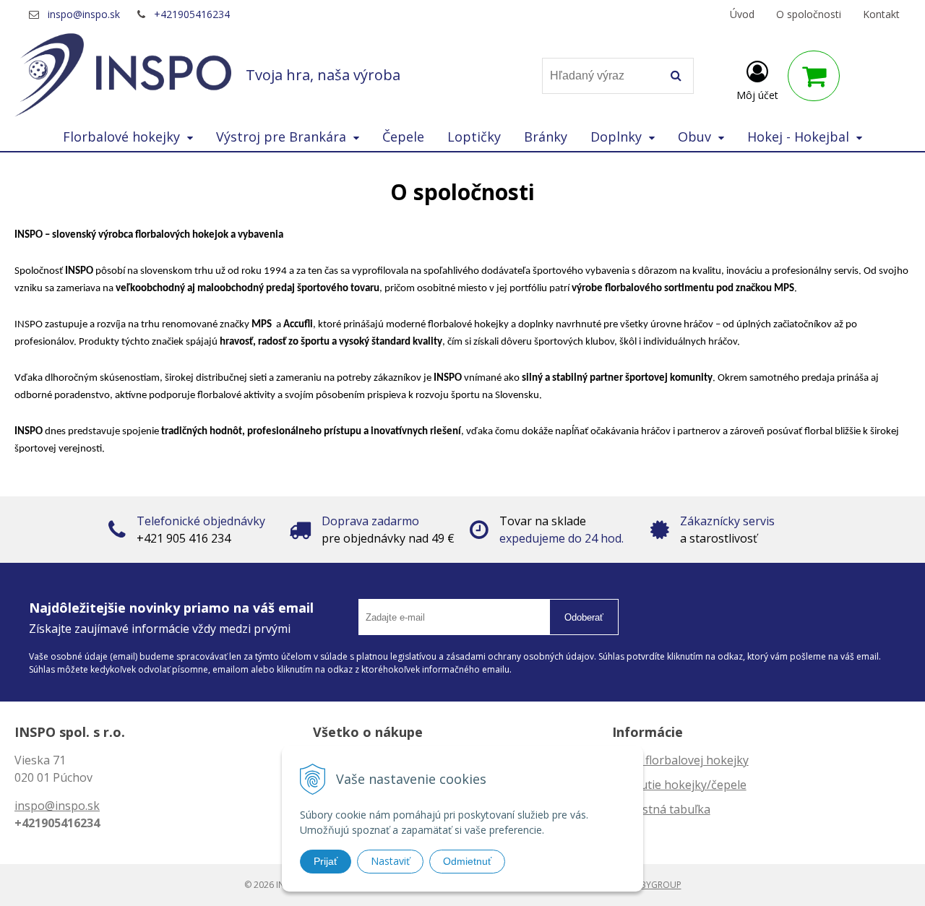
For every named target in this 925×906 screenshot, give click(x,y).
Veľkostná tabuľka (661, 809)
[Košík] (814, 76)
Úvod (742, 14)
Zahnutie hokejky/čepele (679, 785)
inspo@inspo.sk (84, 14)
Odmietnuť (467, 861)
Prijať (325, 861)
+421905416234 (192, 14)
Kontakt (881, 14)
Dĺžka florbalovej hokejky (680, 760)
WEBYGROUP (654, 885)
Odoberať (583, 617)
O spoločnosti (808, 14)
